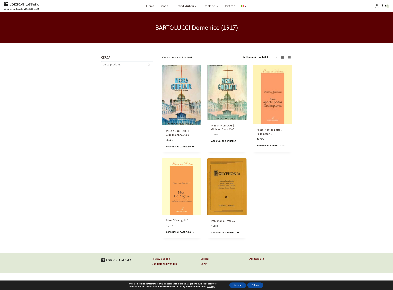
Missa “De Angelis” (177, 220)
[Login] (377, 6)
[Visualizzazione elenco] (289, 57)
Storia (164, 6)
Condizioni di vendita (164, 263)
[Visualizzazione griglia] (282, 57)
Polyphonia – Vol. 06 (223, 220)
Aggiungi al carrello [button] (178, 146)
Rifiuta (255, 285)
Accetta (237, 285)
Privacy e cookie (161, 258)
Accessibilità (256, 258)
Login (203, 263)
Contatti (229, 6)
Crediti (204, 258)
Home (150, 6)
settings (211, 286)
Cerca (150, 65)
